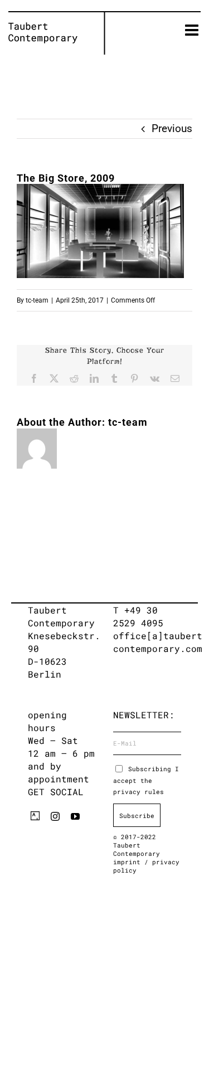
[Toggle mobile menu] (193, 30)
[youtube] (75, 816)
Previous (172, 128)
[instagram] (55, 816)
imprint (128, 862)
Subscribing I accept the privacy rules (146, 780)
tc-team (37, 300)
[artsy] (35, 815)
